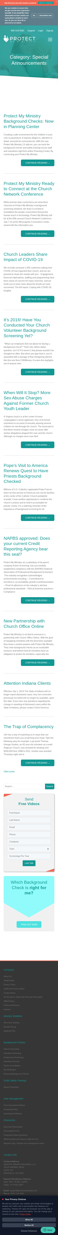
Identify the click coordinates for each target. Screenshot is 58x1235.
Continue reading (37, 163)
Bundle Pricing (10, 1027)
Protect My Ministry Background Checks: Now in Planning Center (29, 121)
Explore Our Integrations (46, 3)
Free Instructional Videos (14, 1105)
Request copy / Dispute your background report (24, 1143)
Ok (34, 15)
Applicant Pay (9, 1031)
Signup (49, 30)
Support (31, 30)
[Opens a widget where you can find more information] (47, 1230)
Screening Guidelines (13, 1113)
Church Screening (11, 1049)
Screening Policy (11, 1109)
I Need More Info (45, 15)
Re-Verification (10, 1070)
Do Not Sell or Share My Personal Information (23, 997)
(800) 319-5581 (17, 1193)
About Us (7, 976)
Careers (7, 1009)
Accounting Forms (11, 1131)
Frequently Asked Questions (16, 1135)
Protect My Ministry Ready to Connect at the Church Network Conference (29, 189)
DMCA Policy (9, 1001)
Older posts (9, 771)
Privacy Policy (9, 984)
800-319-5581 (17, 30)
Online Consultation (12, 1065)
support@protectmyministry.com (23, 1190)
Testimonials (9, 980)
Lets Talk (29, 863)
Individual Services (12, 1061)
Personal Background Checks (16, 1074)
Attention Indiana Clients (27, 683)
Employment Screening (13, 1057)
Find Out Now (29, 924)
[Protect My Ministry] (24, 39)
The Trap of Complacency (29, 726)
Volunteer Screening (12, 1053)
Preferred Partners (12, 1005)
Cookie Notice (10, 993)
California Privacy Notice (14, 989)
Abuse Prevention (11, 1087)
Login (40, 30)
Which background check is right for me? (21, 1139)
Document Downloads (13, 1127)
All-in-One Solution (12, 1023)
